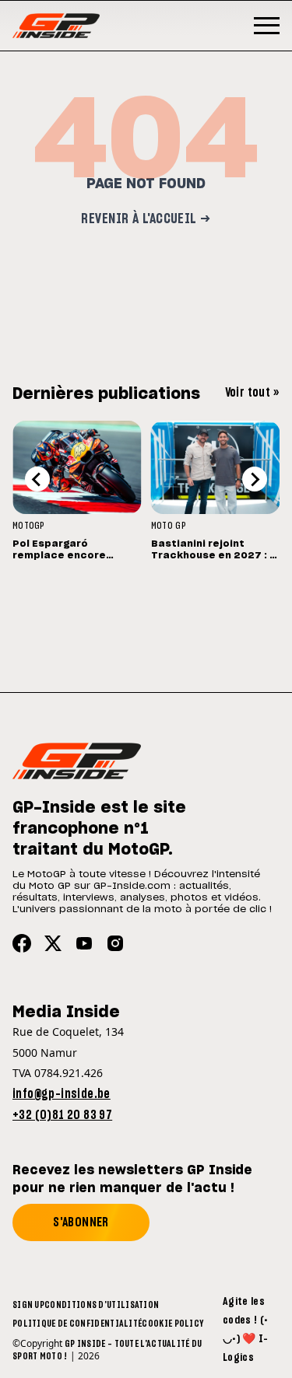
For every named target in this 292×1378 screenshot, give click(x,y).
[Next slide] (254, 479)
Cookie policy (172, 1323)
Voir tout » (252, 392)
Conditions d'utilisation (101, 1305)
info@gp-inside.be (61, 1094)
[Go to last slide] (37, 479)
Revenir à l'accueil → (145, 219)
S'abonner (81, 1222)
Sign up (28, 1305)
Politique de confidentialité (77, 1323)
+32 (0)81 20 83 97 (62, 1115)
